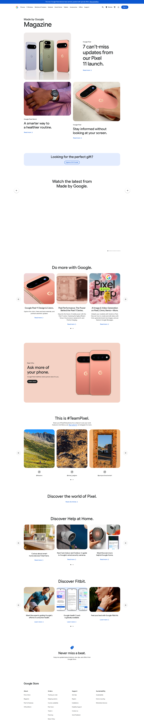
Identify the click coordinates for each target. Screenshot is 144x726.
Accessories (73, 7)
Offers (81, 7)
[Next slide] (127, 190)
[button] (103, 7)
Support (86, 7)
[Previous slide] (16, 190)
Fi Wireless (30, 7)
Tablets (66, 7)
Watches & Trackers (40, 7)
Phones (22, 7)
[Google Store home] (17, 7)
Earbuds (50, 7)
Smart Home (58, 7)
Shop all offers (94, 2)
